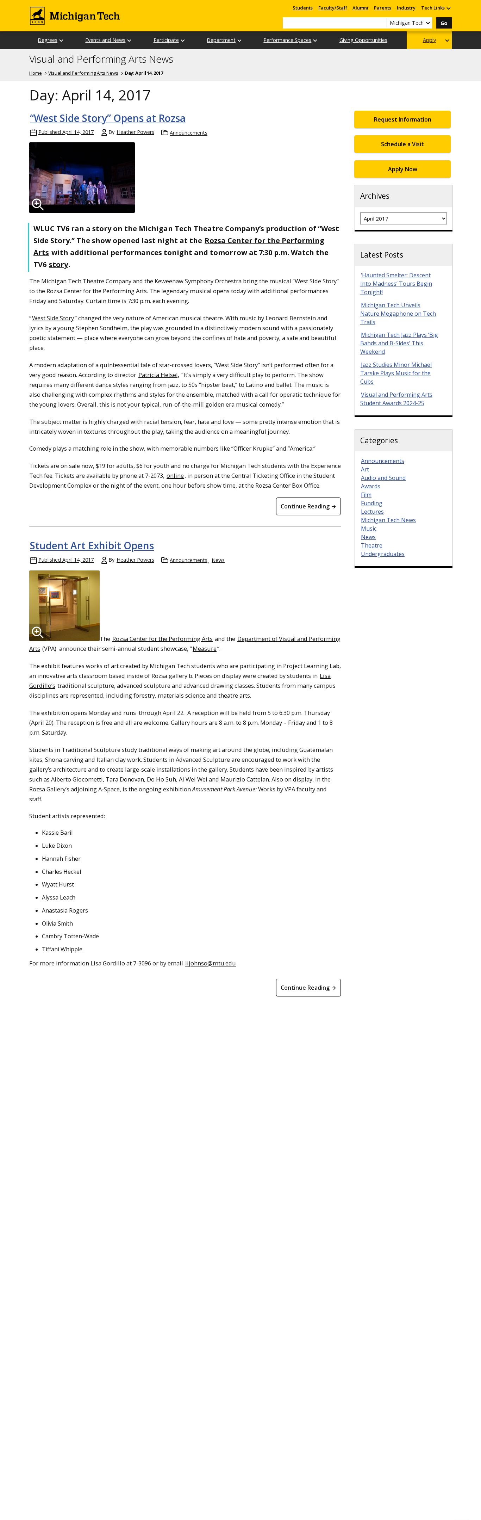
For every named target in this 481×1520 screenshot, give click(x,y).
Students (303, 8)
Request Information (402, 119)
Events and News (105, 40)
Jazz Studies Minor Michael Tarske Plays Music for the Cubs (396, 373)
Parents (382, 8)
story (58, 264)
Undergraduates (383, 554)
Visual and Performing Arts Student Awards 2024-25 (396, 399)
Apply (429, 40)
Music (368, 528)
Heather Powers (135, 132)
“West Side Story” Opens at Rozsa (108, 118)
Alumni (360, 8)
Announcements (188, 132)
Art (365, 469)
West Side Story (53, 318)
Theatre (371, 545)
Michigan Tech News (388, 520)
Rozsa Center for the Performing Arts (162, 639)
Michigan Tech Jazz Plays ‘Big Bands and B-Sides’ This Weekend (399, 343)
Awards (370, 486)
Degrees (47, 40)
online (175, 475)
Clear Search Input (381, 23)
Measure (205, 648)
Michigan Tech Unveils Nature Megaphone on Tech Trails (398, 313)
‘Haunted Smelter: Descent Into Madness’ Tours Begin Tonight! (396, 283)
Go (444, 23)
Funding (371, 503)
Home (35, 73)
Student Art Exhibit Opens (92, 545)
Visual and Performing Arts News (101, 59)
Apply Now (402, 169)
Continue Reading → (308, 506)
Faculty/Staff (332, 8)
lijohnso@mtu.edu (210, 963)
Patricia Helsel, (158, 375)
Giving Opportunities (363, 40)
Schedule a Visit (402, 144)
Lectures (372, 511)
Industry (406, 8)
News (218, 560)
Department (221, 40)
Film (366, 495)
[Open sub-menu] (448, 8)
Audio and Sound (383, 478)
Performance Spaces (287, 40)
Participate (166, 40)
